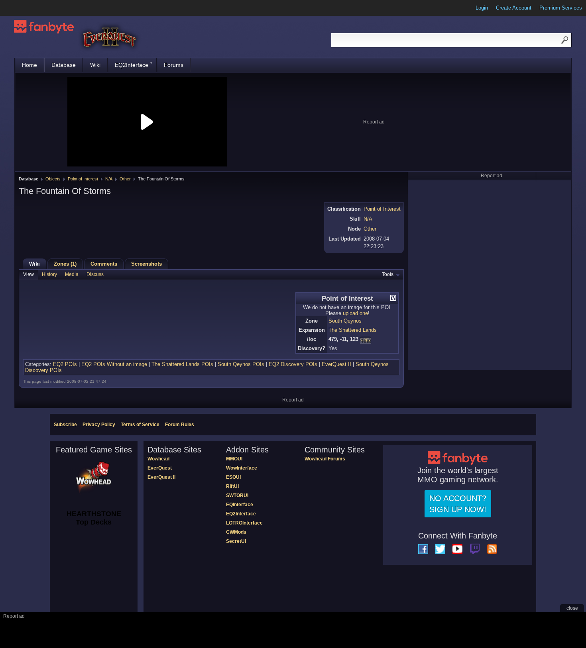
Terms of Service (140, 424)
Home (29, 65)
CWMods (236, 532)
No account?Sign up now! (457, 504)
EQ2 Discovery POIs (293, 364)
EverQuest (159, 468)
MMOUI (234, 459)
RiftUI (232, 486)
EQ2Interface (131, 65)
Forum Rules (179, 424)
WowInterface (241, 468)
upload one (355, 313)
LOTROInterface (244, 523)
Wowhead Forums (325, 459)
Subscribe (65, 424)
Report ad (374, 122)
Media (72, 274)
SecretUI (236, 541)
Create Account (513, 8)
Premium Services (560, 8)
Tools (387, 274)
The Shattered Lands (352, 330)
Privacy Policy (99, 424)
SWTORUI (237, 495)
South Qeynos (345, 321)
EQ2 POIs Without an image (114, 364)
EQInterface (239, 504)
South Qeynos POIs (241, 364)
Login (482, 8)
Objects (53, 178)
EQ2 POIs (65, 364)
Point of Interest (83, 178)
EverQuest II (336, 364)
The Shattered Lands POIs (182, 364)
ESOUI (233, 477)
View (28, 274)
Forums (173, 65)
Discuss (95, 274)
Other (125, 178)
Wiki (95, 65)
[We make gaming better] (25, 8)
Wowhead (158, 459)
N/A (108, 178)
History (49, 274)
